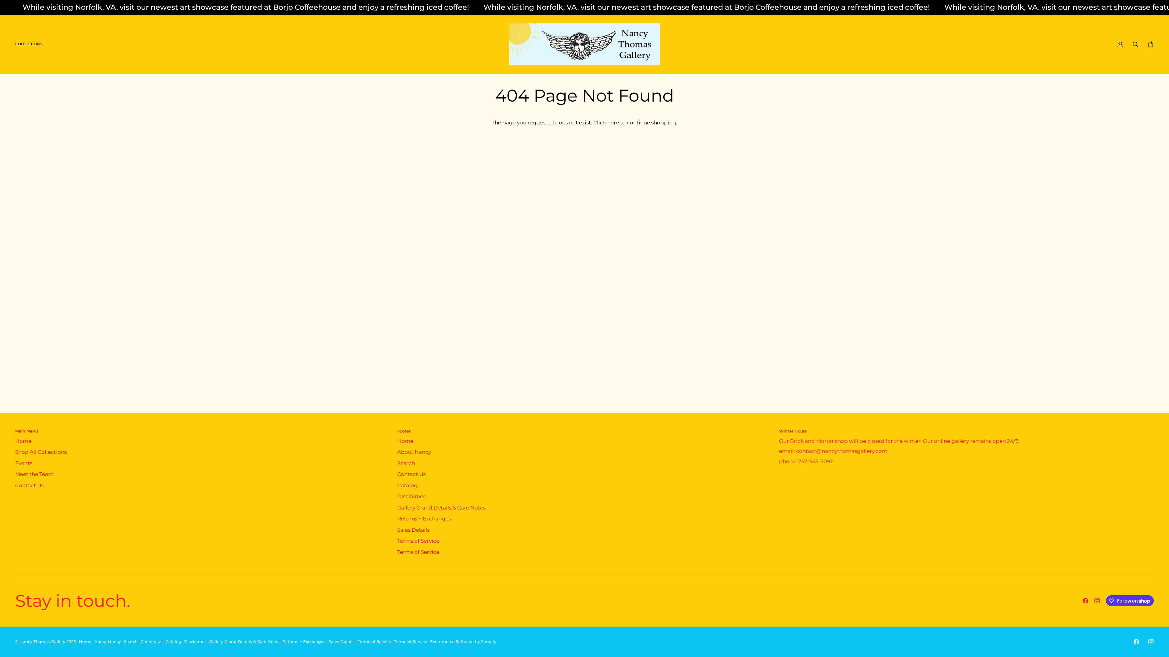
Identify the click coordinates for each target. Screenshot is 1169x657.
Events (23, 463)
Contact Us (29, 485)
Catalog (407, 485)
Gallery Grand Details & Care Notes (441, 508)
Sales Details (413, 530)
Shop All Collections (41, 452)
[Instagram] (1097, 600)
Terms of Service (418, 541)
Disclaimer (411, 496)
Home (23, 441)
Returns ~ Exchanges (424, 519)
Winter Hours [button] (793, 431)
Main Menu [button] (26, 431)
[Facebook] (1085, 600)
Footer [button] (403, 431)
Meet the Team (34, 474)
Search (406, 463)
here (613, 123)
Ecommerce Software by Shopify (463, 641)
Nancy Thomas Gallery (42, 641)
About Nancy (414, 452)
